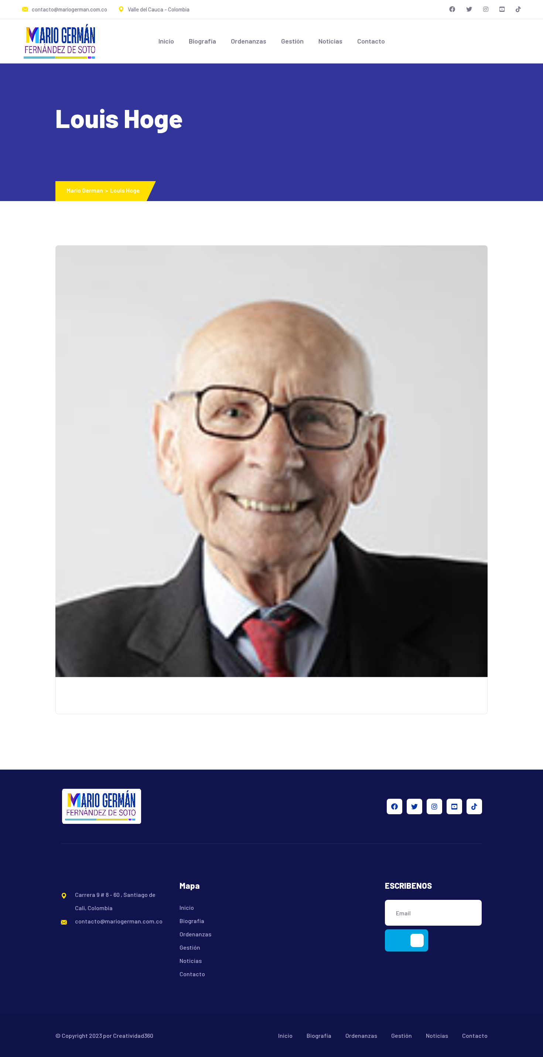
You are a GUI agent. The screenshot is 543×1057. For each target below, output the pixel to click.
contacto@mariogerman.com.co (69, 9)
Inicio (166, 41)
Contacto (371, 41)
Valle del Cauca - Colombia (158, 9)
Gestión (292, 41)
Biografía (202, 41)
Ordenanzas (248, 41)
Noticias (330, 41)
